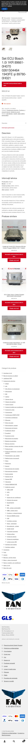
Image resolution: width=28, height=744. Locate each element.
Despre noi (7, 660)
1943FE (15, 114)
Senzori (7, 466)
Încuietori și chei (9, 436)
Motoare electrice (9, 444)
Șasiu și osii (7, 565)
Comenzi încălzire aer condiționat (14, 407)
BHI (6, 394)
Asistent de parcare (12, 500)
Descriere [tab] (4, 123)
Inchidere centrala (12, 521)
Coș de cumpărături (22, 740)
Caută (14, 741)
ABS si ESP (10, 489)
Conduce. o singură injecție (18, 20)
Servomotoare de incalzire (12, 469)
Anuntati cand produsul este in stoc (13, 84)
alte (6, 386)
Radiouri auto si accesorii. (12, 458)
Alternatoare (8, 391)
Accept (4, 8)
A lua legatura (8, 651)
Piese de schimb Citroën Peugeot (13, 645)
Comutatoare (8, 412)
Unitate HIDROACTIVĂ (11, 484)
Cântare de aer (9, 399)
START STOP (10, 529)
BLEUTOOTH (10, 503)
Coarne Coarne (9, 404)
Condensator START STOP (12, 415)
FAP (8, 518)
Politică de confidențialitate (11, 648)
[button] (24, 29)
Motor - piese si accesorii (10, 560)
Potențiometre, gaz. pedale (12, 455)
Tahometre (8, 482)
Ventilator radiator (10, 547)
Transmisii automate (12, 531)
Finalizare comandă (9, 663)
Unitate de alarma (11, 536)
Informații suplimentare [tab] (8, 128)
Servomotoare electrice (11, 471)
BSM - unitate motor (12, 510)
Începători (8, 433)
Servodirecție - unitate (13, 526)
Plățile (5, 675)
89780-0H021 (5, 115)
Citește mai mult (14, 260)
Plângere (6, 672)
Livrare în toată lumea (10, 669)
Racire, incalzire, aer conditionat (12, 563)
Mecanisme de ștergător (11, 438)
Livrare (6, 666)
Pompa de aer (9, 449)
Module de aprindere (10, 441)
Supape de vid (9, 476)
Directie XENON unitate (13, 516)
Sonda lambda (9, 474)
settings (10, 6)
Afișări (7, 383)
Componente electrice (16, 18)
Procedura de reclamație (10, 678)
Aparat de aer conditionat (14, 497)
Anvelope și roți (8, 373)
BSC (8, 505)
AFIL (8, 492)
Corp (5, 552)
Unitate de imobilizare (13, 539)
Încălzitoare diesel (10, 430)
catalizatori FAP (8, 378)
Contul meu (7, 654)
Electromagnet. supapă (11, 425)
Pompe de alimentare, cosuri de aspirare (13, 452)
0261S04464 (9, 114)
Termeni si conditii (9, 681)
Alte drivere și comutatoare (12, 389)
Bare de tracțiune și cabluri (11, 376)
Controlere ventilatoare (11, 417)
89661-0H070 (21, 114)
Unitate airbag (11, 534)
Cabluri (7, 396)
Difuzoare (7, 420)
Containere (6, 550)
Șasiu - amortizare (12, 523)
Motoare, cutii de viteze (10, 557)
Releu (6, 461)
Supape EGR (8, 479)
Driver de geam (9, 423)
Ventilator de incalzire (11, 544)
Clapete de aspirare (10, 402)
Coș (5, 657)
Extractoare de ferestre (11, 428)
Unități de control (6, 20)
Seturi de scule (7, 568)
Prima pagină (7, 18)
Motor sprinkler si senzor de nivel (14, 446)
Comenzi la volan (9, 410)
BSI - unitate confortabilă (13, 508)
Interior (5, 555)
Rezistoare (8, 463)
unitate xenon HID (12, 542)
